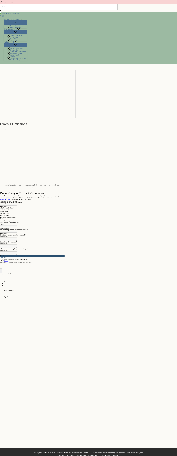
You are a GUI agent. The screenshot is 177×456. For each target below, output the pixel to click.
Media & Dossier (9, 42)
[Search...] (59, 7)
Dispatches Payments (17, 26)
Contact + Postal (16, 35)
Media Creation (15, 55)
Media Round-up (16, 53)
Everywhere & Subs (10, 29)
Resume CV (14, 50)
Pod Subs (13, 38)
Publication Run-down (18, 58)
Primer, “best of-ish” (17, 48)
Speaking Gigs (15, 60)
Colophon (13, 40)
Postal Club (14, 37)
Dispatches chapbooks (12, 19)
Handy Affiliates (15, 27)
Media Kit (13, 56)
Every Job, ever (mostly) (18, 51)
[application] (21, 19)
